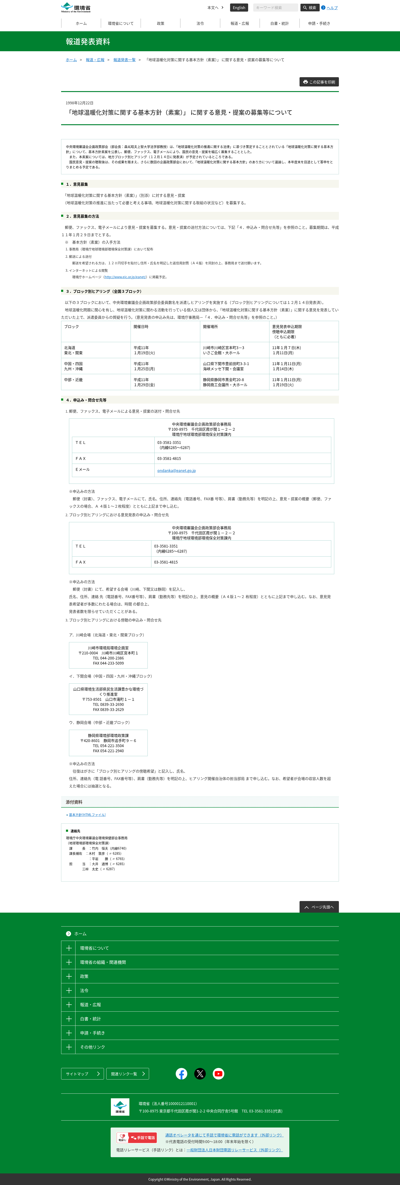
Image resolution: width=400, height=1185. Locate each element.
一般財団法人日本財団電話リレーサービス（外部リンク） (235, 1150)
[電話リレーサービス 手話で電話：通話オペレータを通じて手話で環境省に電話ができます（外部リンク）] (136, 1138)
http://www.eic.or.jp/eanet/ (125, 276)
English (239, 7)
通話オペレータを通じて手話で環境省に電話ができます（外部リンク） (224, 1135)
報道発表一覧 (124, 59)
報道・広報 (95, 59)
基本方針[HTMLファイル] (87, 814)
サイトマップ (77, 1074)
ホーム (81, 23)
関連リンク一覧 (124, 1074)
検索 (312, 7)
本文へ (213, 7)
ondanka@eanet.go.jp (176, 470)
